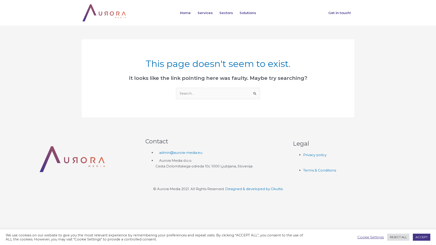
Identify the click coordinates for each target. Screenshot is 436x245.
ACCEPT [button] (422, 237)
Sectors (226, 13)
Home (185, 13)
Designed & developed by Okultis (254, 189)
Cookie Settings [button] (370, 237)
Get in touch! (339, 13)
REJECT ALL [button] (398, 237)
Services (205, 13)
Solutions (248, 13)
